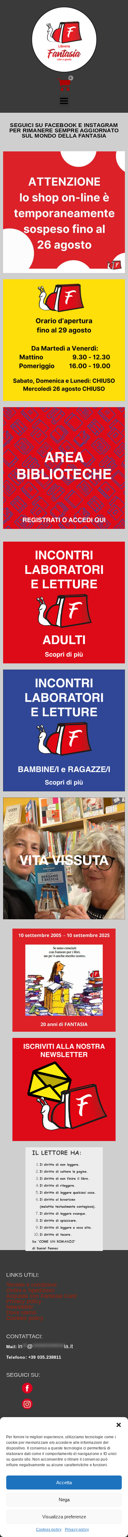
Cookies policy (49, 1529)
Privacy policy (77, 1529)
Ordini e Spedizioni (30, 1290)
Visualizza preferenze (64, 1516)
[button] (119, 1425)
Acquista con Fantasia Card (41, 1296)
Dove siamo (21, 1312)
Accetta (64, 1482)
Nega (64, 1499)
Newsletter (19, 1307)
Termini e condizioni (31, 1285)
